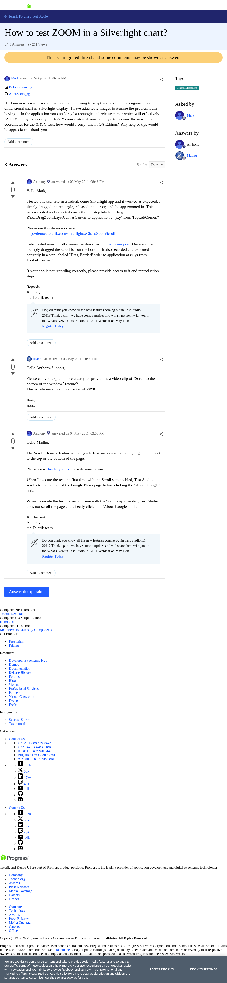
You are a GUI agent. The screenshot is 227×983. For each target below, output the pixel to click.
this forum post (118, 244)
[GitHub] (20, 795)
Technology (17, 879)
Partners (14, 692)
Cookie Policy (59, 973)
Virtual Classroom (21, 696)
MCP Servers (9, 630)
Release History (20, 672)
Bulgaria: (36, 755)
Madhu (38, 359)
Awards (14, 883)
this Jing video (58, 469)
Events (13, 700)
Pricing (14, 645)
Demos (14, 664)
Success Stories (19, 720)
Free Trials (16, 641)
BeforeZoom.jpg (20, 87)
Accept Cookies (162, 969)
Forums (14, 676)
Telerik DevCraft (12, 614)
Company (16, 875)
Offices (14, 899)
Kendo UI (7, 622)
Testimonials (17, 724)
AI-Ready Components (35, 630)
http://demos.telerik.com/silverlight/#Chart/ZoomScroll (71, 233)
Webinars (15, 684)
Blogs (13, 680)
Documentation (19, 668)
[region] (113, 969)
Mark (15, 78)
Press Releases (19, 887)
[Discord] (20, 800)
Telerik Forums (18, 16)
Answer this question (27, 591)
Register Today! (53, 326)
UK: (34, 747)
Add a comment (19, 142)
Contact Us (17, 739)
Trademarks (62, 950)
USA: (34, 743)
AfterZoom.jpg (19, 94)
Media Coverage (20, 891)
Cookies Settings (203, 969)
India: (35, 751)
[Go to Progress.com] (14, 860)
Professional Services (24, 688)
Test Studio (40, 16)
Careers (14, 895)
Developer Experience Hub (28, 660)
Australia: (37, 759)
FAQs (13, 704)
